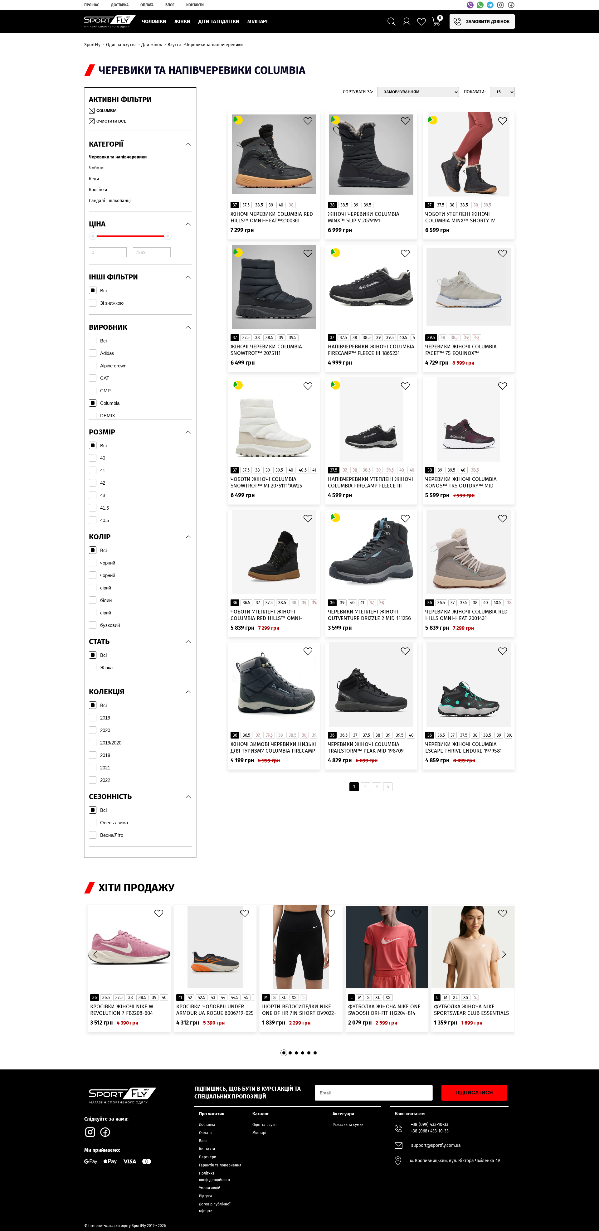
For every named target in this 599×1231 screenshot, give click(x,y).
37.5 (246, 205)
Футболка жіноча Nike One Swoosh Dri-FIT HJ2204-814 (384, 1009)
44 (223, 997)
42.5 (201, 997)
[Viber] (470, 5)
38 (332, 205)
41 (314, 470)
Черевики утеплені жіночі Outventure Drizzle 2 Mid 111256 (369, 615)
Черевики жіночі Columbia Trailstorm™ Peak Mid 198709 (366, 747)
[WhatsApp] (480, 5)
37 (235, 205)
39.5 (367, 205)
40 (281, 205)
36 (235, 602)
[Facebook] (511, 5)
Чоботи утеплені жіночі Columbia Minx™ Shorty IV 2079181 (460, 217)
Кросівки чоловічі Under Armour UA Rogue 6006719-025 (215, 1009)
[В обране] (309, 122)
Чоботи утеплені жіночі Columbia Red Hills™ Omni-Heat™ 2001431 (266, 615)
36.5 (246, 602)
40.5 (403, 337)
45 (246, 997)
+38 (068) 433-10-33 (430, 1131)
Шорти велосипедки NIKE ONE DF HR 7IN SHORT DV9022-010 (299, 1010)
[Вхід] (407, 22)
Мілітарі (259, 1133)
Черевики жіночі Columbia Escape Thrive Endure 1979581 (463, 747)
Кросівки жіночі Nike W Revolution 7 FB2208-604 (121, 1009)
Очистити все (111, 121)
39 (271, 205)
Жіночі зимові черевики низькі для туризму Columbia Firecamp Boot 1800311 (273, 747)
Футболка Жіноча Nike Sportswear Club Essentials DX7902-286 (471, 1010)
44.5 (234, 997)
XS (294, 997)
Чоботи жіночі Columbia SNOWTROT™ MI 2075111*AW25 (266, 482)
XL (283, 997)
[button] (504, 954)
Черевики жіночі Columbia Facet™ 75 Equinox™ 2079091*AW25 (461, 350)
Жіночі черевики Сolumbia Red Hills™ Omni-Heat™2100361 (272, 217)
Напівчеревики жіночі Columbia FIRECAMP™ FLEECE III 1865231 (371, 349)
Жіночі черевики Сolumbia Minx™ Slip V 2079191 (363, 217)
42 (190, 997)
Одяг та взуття (265, 1124)
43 (213, 997)
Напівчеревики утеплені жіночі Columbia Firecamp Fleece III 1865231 (370, 482)
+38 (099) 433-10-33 (429, 1124)
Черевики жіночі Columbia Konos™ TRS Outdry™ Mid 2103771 (461, 482)
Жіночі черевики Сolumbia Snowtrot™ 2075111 (266, 349)
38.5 (259, 205)
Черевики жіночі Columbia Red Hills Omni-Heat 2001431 (466, 615)
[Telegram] (490, 5)
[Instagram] (500, 5)
